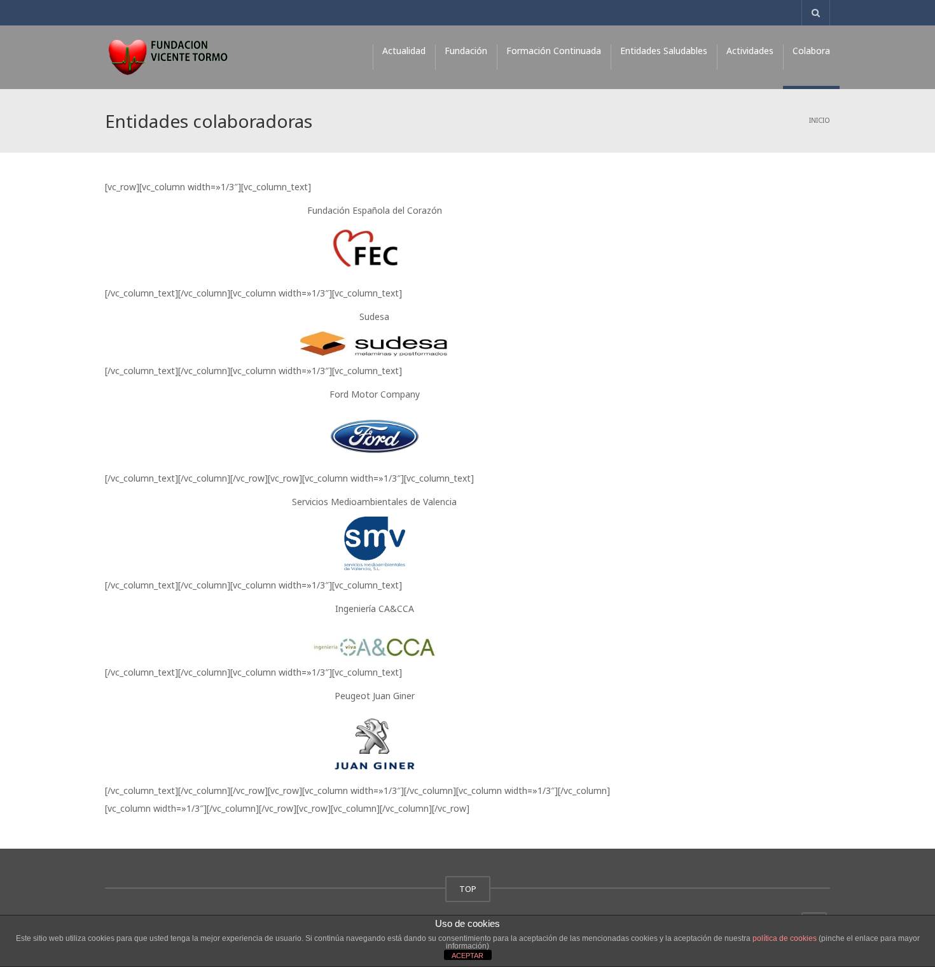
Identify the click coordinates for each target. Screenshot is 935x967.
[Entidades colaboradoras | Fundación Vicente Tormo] (168, 57)
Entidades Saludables (663, 51)
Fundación (466, 51)
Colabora (811, 51)
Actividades (749, 51)
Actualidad (404, 51)
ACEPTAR (467, 955)
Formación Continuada (553, 51)
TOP (467, 888)
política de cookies (784, 938)
